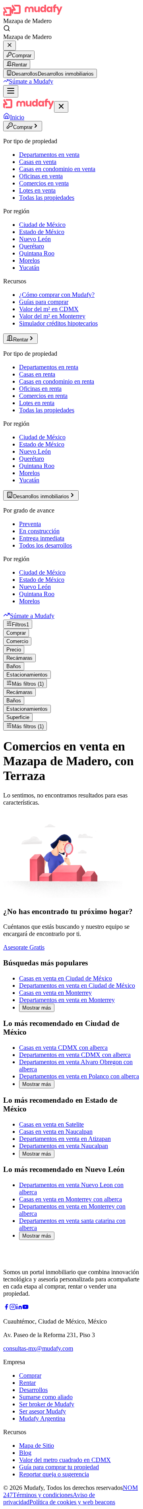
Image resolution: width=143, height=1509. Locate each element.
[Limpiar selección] (9, 46)
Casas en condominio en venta (57, 169)
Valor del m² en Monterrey (52, 316)
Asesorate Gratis (23, 947)
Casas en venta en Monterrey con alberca (70, 1199)
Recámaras (19, 658)
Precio (13, 650)
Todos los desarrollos (45, 545)
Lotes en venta (37, 190)
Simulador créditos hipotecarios (58, 323)
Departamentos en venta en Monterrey (67, 999)
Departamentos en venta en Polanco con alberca (79, 1076)
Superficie (17, 717)
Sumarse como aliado (46, 1397)
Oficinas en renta (40, 388)
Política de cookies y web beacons (72, 1502)
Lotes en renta (36, 403)
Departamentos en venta (49, 154)
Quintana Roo (36, 253)
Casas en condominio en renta (56, 381)
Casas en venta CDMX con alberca (63, 1047)
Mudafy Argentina (42, 1418)
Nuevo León (35, 239)
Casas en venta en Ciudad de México (65, 978)
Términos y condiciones (43, 1494)
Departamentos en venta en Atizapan (65, 1138)
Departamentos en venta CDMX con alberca (75, 1054)
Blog (25, 1452)
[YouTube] (25, 1307)
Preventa (30, 524)
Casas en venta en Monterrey (55, 992)
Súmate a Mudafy (31, 81)
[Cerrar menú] (61, 107)
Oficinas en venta (41, 176)
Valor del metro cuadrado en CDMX (65, 1459)
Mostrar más (36, 1008)
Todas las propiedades (46, 197)
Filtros (20, 625)
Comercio (17, 641)
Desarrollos (33, 1389)
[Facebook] (6, 1307)
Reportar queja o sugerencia (54, 1474)
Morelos (29, 260)
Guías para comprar (43, 301)
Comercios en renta (43, 395)
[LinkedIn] (19, 1307)
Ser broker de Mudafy (46, 1404)
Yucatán (29, 267)
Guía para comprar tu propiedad (59, 1467)
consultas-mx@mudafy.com (38, 1348)
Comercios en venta (44, 183)
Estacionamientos (27, 675)
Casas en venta (37, 161)
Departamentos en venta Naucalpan (63, 1145)
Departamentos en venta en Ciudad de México (77, 985)
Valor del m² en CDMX (49, 309)
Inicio (17, 117)
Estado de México (41, 231)
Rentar (19, 65)
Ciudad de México (42, 224)
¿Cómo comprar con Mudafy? (57, 294)
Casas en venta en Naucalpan (56, 1131)
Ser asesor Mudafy (42, 1411)
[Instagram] (13, 1307)
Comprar (21, 55)
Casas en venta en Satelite (51, 1124)
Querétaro (31, 246)
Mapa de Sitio (36, 1445)
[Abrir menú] (10, 91)
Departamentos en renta (48, 367)
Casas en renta (37, 374)
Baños (13, 666)
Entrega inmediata (41, 538)
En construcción (39, 531)
